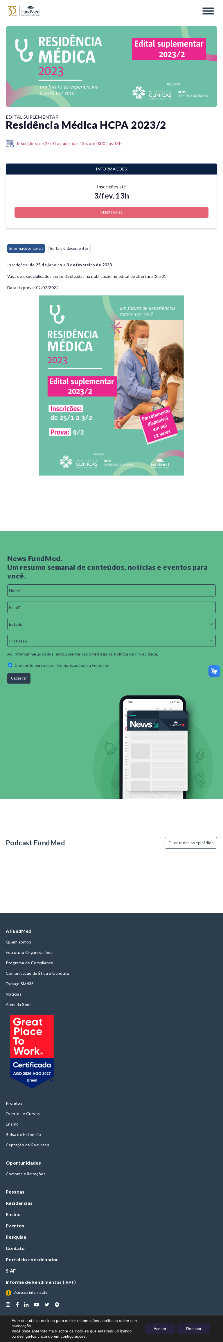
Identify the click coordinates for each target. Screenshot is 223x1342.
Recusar (194, 1328)
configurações (73, 1336)
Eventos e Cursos (23, 1113)
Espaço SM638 (20, 983)
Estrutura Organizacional (30, 952)
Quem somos (18, 941)
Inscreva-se (111, 212)
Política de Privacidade (135, 653)
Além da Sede (19, 1004)
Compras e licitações (26, 1173)
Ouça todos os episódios (190, 842)
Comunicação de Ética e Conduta (37, 973)
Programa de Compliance (29, 962)
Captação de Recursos (27, 1144)
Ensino (12, 1123)
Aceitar (160, 1328)
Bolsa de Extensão (23, 1134)
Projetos (14, 1103)
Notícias (13, 994)
